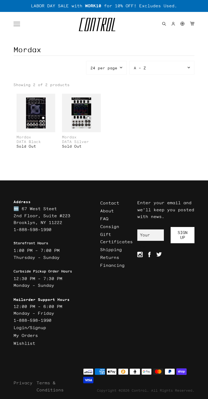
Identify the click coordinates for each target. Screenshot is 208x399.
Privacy (23, 382)
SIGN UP (182, 235)
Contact (109, 203)
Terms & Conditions (50, 386)
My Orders (26, 335)
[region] (104, 6)
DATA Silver (75, 142)
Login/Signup (30, 327)
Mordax (24, 137)
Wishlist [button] (24, 343)
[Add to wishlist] (51, 98)
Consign (109, 226)
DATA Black (29, 142)
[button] (19, 24)
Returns (109, 257)
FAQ (104, 218)
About (107, 210)
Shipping (111, 249)
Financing (112, 265)
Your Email (146, 236)
